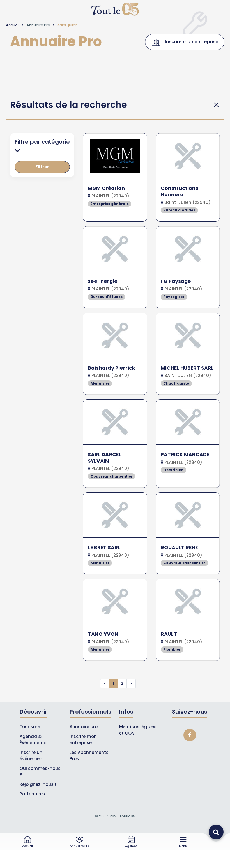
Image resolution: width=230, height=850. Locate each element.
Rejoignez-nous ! (38, 784)
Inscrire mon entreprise (83, 739)
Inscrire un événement (32, 755)
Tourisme (30, 727)
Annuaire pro (84, 727)
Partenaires (32, 794)
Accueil (12, 25)
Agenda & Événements (33, 739)
